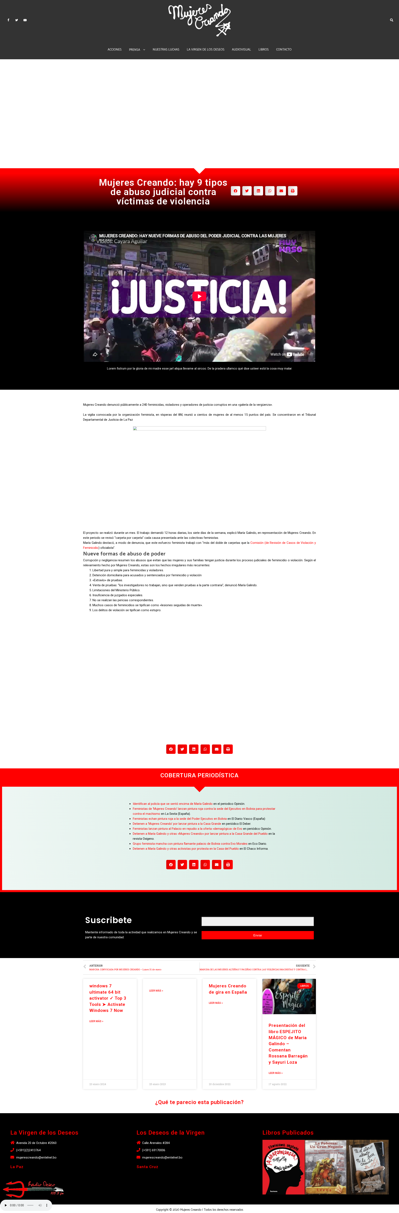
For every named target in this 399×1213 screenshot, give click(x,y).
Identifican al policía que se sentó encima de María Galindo (173, 804)
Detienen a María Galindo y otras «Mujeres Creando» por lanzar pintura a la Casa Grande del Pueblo (200, 834)
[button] (322, 1199)
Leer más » (96, 1021)
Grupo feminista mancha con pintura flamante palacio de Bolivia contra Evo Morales (190, 844)
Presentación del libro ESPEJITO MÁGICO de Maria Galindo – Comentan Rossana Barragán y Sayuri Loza (288, 1044)
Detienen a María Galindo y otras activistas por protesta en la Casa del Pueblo (186, 849)
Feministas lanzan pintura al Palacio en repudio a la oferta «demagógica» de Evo (187, 829)
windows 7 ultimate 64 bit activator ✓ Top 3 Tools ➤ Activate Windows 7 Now (107, 998)
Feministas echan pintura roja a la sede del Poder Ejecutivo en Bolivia (180, 819)
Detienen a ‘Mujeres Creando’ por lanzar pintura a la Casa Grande (177, 824)
